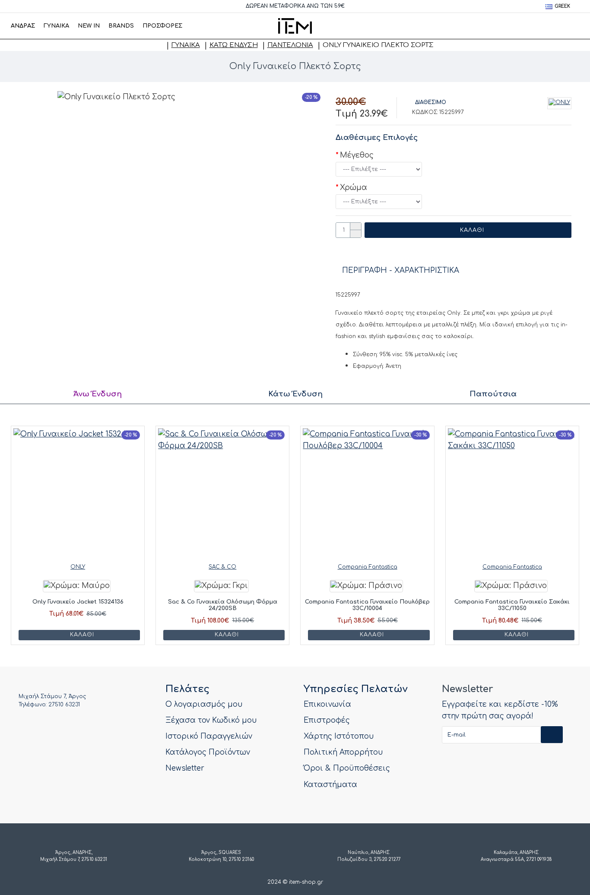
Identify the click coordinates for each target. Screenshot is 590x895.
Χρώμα (353, 187)
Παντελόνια (290, 45)
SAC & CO (222, 567)
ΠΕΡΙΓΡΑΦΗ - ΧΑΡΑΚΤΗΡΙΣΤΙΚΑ (400, 270)
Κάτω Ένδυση (233, 45)
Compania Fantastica (367, 567)
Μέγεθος (357, 155)
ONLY (77, 567)
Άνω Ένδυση (97, 394)
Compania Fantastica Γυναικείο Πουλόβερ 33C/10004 (367, 605)
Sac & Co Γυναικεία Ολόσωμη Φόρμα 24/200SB (222, 605)
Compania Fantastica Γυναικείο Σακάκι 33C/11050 (512, 605)
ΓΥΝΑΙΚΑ (185, 45)
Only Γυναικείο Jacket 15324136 (78, 602)
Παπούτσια (493, 394)
